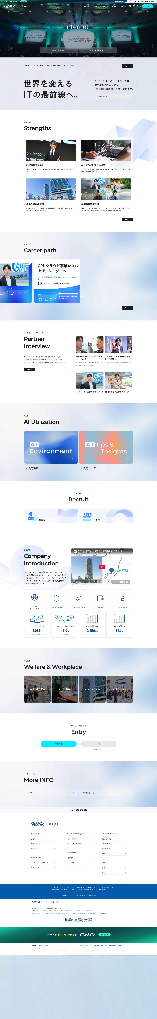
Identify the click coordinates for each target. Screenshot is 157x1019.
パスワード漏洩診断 (65, 910)
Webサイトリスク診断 (75, 910)
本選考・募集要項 (72, 839)
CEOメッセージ (35, 844)
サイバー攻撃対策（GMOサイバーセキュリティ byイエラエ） (54, 913)
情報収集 (88, 951)
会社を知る (87, 6)
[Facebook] (137, 6)
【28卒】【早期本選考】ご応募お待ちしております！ (62, 66)
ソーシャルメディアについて (106, 887)
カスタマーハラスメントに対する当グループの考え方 (92, 889)
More (126, 66)
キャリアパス (35, 867)
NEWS (104, 867)
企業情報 (33, 839)
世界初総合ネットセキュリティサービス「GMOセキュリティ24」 (45, 910)
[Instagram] (130, 6)
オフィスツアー (106, 849)
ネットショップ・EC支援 (49, 951)
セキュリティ (67, 951)
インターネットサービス (37, 951)
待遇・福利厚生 (106, 839)
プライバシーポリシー (59, 887)
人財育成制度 (106, 844)
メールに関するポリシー (90, 887)
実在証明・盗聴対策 (36, 913)
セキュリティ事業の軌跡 (101, 913)
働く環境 (105, 6)
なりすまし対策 (91, 913)
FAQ (103, 872)
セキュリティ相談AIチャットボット (89, 910)
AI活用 (114, 6)
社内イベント (106, 853)
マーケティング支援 (75, 951)
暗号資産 (100, 951)
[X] (134, 6)
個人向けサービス (107, 951)
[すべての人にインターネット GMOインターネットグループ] (144, 1)
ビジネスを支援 (59, 951)
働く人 (97, 6)
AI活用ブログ (70, 863)
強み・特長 (34, 849)
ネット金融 (94, 951)
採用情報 (123, 6)
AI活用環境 (70, 858)
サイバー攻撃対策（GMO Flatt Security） (77, 913)
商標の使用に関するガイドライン (60, 889)
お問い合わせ (73, 889)
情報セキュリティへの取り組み (74, 887)
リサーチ (83, 951)
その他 (114, 951)
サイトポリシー (48, 887)
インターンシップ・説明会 (74, 844)
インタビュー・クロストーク (39, 863)
